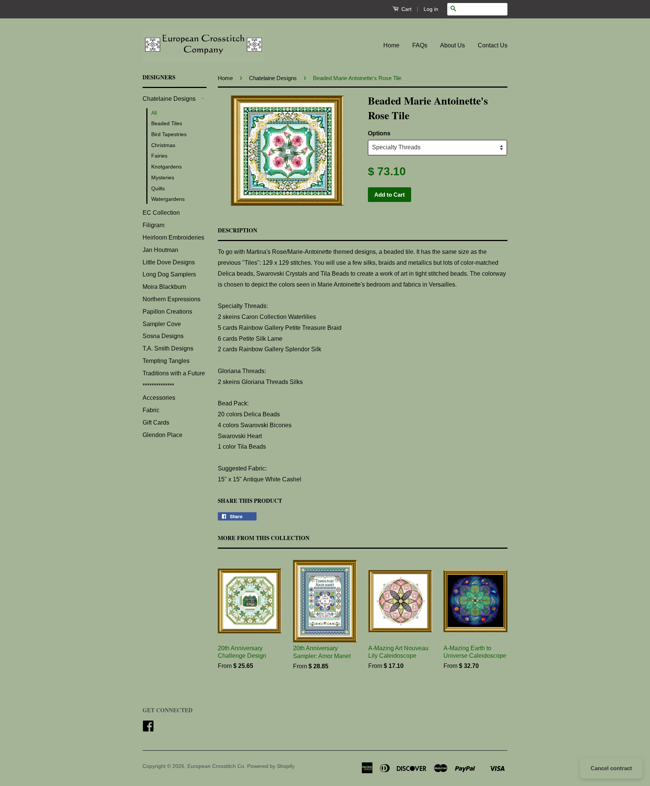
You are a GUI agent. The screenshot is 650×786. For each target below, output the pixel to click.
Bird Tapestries (169, 134)
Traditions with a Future (174, 373)
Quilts (158, 188)
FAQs (419, 45)
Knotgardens (166, 167)
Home (391, 45)
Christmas (163, 145)
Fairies (159, 156)
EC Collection (161, 212)
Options (379, 133)
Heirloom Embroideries (173, 237)
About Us (452, 45)
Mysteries (162, 177)
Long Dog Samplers (169, 274)
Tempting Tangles (166, 361)
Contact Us (492, 45)
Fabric (151, 410)
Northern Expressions (171, 299)
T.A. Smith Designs (168, 348)
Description (237, 230)
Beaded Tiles (166, 123)
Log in (431, 9)
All (154, 113)
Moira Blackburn (164, 287)
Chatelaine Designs (169, 99)
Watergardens (168, 199)
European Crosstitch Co (215, 766)
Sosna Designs (163, 336)
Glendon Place (162, 435)
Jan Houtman (160, 250)
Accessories (159, 398)
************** (158, 385)
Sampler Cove (162, 324)
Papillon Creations (167, 311)
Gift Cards (156, 422)
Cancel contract (611, 768)
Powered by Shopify (271, 766)
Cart (406, 9)
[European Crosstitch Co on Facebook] (148, 728)
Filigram (153, 225)
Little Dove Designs (169, 262)
